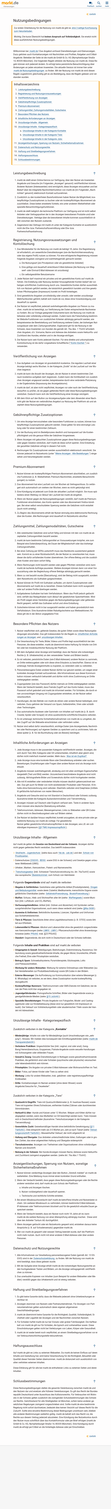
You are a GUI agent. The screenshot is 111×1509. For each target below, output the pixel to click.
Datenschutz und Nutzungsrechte (34, 147)
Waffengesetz (75, 897)
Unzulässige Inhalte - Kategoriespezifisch (37, 126)
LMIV (53, 930)
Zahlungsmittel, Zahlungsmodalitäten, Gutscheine (42, 110)
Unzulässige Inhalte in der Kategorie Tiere (42, 135)
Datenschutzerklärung (44, 1258)
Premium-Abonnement (29, 106)
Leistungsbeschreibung (29, 89)
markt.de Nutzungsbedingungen (29, 70)
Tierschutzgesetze (24, 872)
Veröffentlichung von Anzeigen (33, 98)
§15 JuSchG (53, 996)
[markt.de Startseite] (10, 2)
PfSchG (34, 933)
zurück (92, 14)
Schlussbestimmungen (29, 159)
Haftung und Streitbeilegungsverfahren (36, 151)
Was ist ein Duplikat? (77, 756)
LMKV (46, 930)
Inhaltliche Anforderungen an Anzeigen (36, 118)
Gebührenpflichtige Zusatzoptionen (35, 102)
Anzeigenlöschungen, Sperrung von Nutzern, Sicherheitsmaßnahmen (51, 143)
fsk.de (61, 853)
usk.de (69, 853)
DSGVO (34, 860)
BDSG (43, 860)
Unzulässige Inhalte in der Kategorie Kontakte (44, 131)
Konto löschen (77, 343)
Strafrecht (20, 853)
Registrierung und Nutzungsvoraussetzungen (39, 93)
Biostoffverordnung (79, 893)
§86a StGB (88, 908)
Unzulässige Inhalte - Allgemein (33, 122)
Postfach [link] (90, 6)
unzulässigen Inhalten (52, 637)
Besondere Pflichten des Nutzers (33, 114)
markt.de (34, 51)
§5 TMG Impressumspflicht (52, 827)
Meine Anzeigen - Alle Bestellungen (72, 453)
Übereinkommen (39, 875)
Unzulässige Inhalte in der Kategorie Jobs (42, 139)
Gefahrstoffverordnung (57, 893)
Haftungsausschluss (28, 155)
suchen (99, 6)
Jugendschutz (33, 853)
